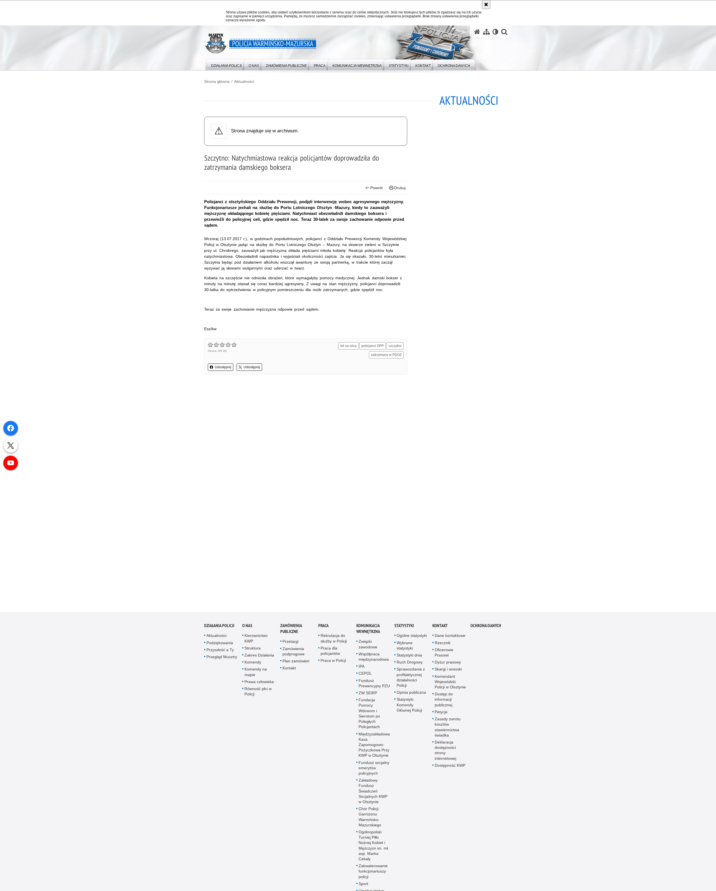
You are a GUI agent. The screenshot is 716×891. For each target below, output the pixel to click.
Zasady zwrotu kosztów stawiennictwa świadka (448, 728)
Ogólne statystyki (412, 637)
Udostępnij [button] (223, 367)
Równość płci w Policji (258, 693)
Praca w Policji (333, 662)
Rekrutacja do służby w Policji (334, 639)
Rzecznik (443, 644)
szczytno (395, 346)
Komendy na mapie (255, 673)
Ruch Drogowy (410, 663)
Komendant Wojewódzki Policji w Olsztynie (450, 683)
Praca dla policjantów (330, 652)
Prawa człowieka (259, 683)
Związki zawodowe (368, 645)
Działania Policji (219, 627)
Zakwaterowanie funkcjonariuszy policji (373, 872)
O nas (247, 627)
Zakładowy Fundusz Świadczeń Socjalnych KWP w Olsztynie (373, 792)
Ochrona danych (485, 627)
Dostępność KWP (450, 767)
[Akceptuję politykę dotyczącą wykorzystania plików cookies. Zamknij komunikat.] (486, 4)
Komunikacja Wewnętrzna (368, 630)
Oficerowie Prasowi (444, 654)
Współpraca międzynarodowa (374, 658)
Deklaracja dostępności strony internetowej (445, 751)
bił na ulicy (348, 346)
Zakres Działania (259, 656)
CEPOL (365, 674)
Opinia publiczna (411, 693)
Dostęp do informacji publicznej (444, 700)
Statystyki (404, 627)
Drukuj (400, 188)
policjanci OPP (372, 346)
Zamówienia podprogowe (293, 653)
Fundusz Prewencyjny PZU (374, 685)
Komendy (252, 663)
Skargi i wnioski (448, 670)
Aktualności (244, 81)
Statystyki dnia (409, 656)
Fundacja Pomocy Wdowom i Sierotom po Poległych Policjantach (369, 714)
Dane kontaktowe (450, 637)
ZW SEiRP (368, 694)
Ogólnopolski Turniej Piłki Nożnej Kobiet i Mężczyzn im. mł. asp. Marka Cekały (374, 846)
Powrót (376, 188)
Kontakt (289, 669)
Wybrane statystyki (405, 647)
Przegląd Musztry (221, 658)
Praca (323, 627)
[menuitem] (226, 64)
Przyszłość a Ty (220, 651)
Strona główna (217, 81)
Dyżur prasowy (448, 663)
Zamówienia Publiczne (291, 630)
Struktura (252, 649)
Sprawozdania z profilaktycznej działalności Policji (411, 678)
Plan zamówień (295, 662)
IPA (361, 667)
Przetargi (290, 643)
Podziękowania (219, 644)
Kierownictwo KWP (256, 639)
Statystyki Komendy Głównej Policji (409, 706)
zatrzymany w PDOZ (386, 355)
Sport (363, 885)
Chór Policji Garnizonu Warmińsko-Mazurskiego (370, 818)
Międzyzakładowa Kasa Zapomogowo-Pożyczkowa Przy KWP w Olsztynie (374, 746)
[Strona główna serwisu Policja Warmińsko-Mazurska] (477, 31)
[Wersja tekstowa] (495, 31)
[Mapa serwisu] (486, 31)
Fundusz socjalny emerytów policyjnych (374, 769)
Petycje (441, 713)
